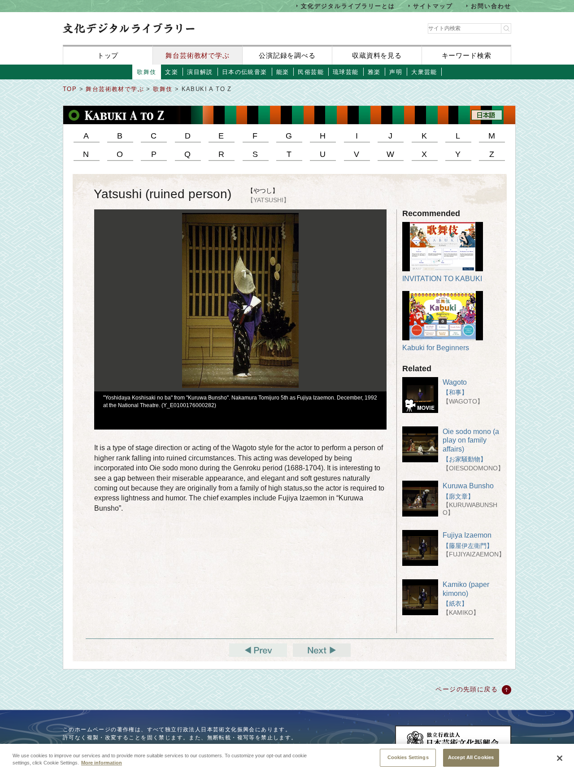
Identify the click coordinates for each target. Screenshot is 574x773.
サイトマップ (433, 5)
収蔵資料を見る (377, 55)
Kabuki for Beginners (435, 348)
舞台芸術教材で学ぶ (197, 55)
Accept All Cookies (471, 757)
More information (101, 763)
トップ (108, 55)
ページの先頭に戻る (466, 689)
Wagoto (455, 382)
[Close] (560, 758)
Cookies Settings (408, 757)
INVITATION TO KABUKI (442, 278)
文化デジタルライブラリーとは (348, 5)
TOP (70, 89)
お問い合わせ (491, 5)
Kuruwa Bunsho (468, 486)
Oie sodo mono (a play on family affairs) (471, 440)
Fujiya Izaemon (467, 535)
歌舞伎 (164, 89)
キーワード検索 (466, 55)
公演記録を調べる (287, 55)
